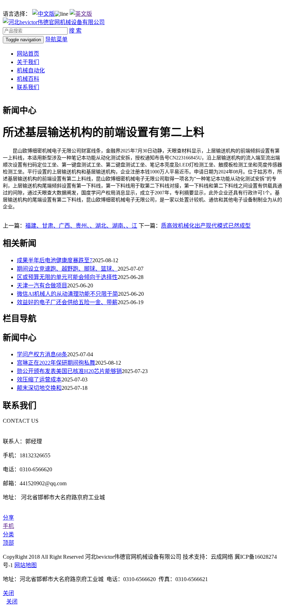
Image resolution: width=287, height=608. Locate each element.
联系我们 (28, 87)
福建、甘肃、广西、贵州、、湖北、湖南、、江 (81, 226)
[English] (81, 14)
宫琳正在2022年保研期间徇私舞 (56, 363)
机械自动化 (31, 70)
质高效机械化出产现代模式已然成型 (206, 226)
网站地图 (25, 565)
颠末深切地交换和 (39, 388)
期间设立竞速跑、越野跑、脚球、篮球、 (67, 269)
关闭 (12, 602)
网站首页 (28, 54)
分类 (8, 534)
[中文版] (43, 14)
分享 (8, 518)
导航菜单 (56, 39)
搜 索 (75, 31)
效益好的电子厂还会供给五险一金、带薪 (67, 302)
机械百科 (28, 79)
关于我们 (28, 62)
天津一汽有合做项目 (42, 285)
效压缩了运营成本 (39, 379)
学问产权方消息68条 (42, 354)
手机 (8, 526)
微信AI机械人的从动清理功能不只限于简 (67, 294)
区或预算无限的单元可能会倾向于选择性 (67, 277)
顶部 (8, 543)
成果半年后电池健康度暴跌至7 (54, 260)
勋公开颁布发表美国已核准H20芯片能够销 (69, 371)
